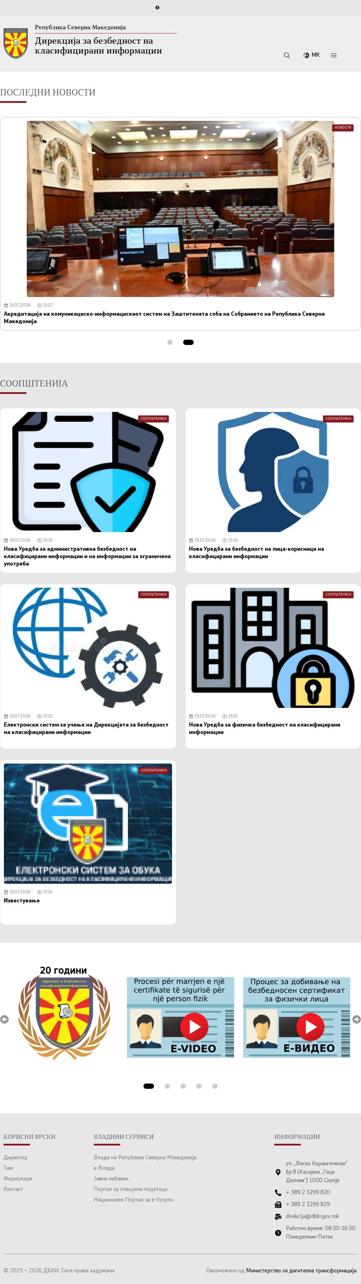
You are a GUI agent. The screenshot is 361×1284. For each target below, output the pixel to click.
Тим (8, 1168)
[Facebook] (157, 7)
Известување (22, 901)
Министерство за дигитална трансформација (301, 1271)
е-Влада (104, 1168)
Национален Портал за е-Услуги (133, 1200)
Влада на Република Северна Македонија (145, 1158)
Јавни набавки (111, 1179)
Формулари (18, 1179)
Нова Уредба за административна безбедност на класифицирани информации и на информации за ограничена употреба (87, 557)
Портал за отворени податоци (130, 1189)
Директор (15, 1158)
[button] (170, 342)
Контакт (13, 1189)
